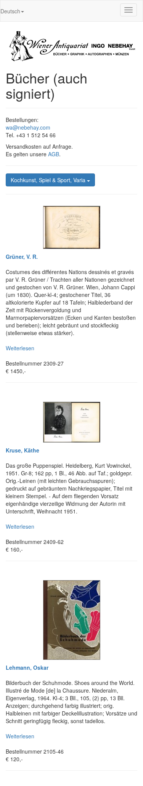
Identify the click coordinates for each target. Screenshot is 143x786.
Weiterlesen (20, 348)
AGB (53, 154)
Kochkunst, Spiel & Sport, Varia (49, 180)
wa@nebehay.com (28, 127)
